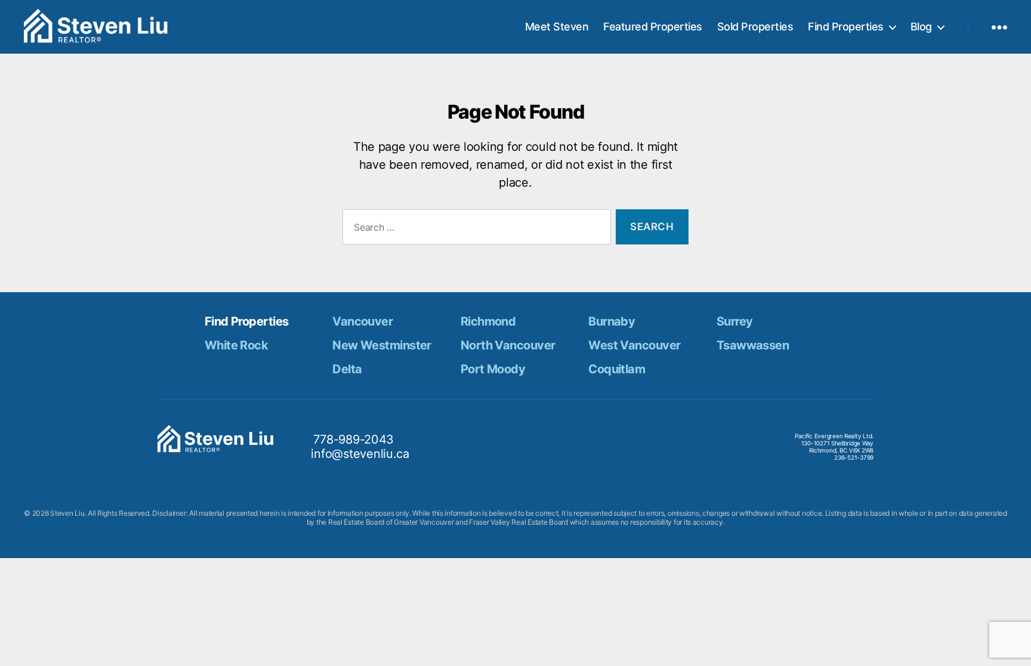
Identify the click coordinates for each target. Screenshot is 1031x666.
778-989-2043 (353, 439)
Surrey (735, 321)
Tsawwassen (753, 345)
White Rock (236, 345)
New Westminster (381, 345)
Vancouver (362, 321)
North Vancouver (508, 345)
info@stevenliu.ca (360, 454)
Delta (347, 369)
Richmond (488, 321)
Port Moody (493, 369)
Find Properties (846, 26)
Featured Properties (652, 26)
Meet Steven (557, 26)
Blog (921, 26)
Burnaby (611, 321)
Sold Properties (755, 26)
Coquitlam (616, 369)
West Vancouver (634, 345)
